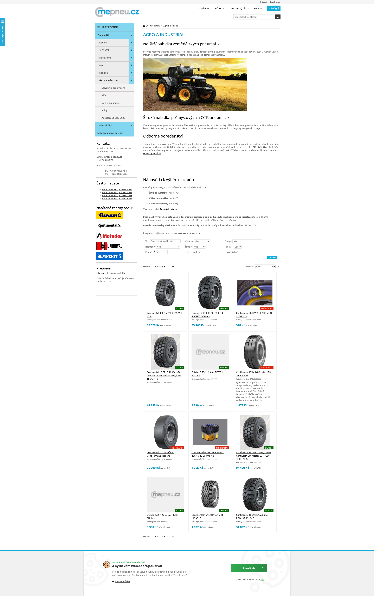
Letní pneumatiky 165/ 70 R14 (117, 198)
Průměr (149, 252)
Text (147, 241)
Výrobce (189, 241)
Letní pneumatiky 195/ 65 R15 (117, 195)
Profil (228, 246)
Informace (220, 8)
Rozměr (149, 246)
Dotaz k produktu (152, 153)
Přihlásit (263, 2)
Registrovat (275, 2)
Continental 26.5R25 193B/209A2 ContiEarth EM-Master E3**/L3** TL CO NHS (253, 455)
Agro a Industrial (170, 25)
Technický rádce (240, 8)
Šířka (187, 246)
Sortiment (204, 8)
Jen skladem (193, 251)
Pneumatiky (154, 25)
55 (173, 266)
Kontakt (258, 8)
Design (228, 241)
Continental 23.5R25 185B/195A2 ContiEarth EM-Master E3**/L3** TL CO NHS (164, 375)
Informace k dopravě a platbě (110, 273)
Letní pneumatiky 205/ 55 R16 (117, 192)
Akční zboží (233, 251)
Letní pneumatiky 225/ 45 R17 (117, 189)
